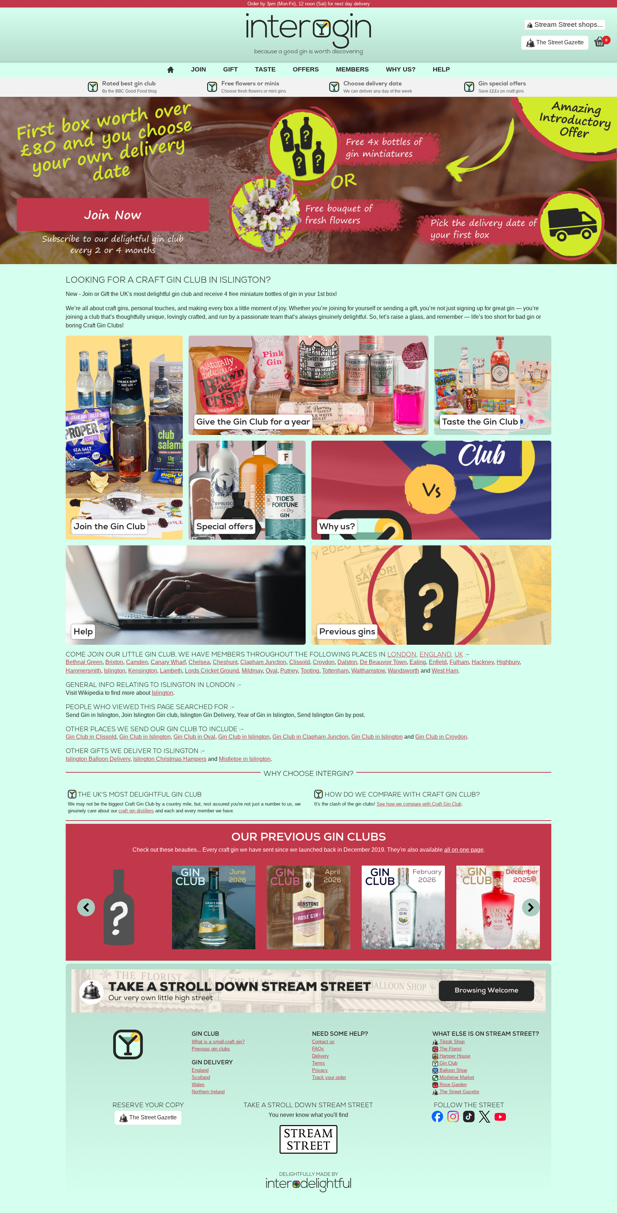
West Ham (445, 671)
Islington (114, 671)
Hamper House (454, 1056)
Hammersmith (83, 671)
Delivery (320, 1056)
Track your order (329, 1077)
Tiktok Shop (451, 1041)
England (435, 654)
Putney (289, 671)
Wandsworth (403, 671)
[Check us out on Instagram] (453, 1116)
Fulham (459, 662)
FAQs (318, 1048)
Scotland (201, 1077)
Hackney (483, 662)
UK (459, 654)
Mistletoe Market (456, 1077)
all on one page (463, 850)
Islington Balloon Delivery (98, 759)
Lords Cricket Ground (212, 671)
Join (198, 69)
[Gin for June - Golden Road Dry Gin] (214, 907)
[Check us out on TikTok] (469, 1116)
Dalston (347, 662)
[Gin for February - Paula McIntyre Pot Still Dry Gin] (403, 907)
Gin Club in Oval (194, 737)
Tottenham (335, 671)
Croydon (324, 662)
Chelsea (199, 662)
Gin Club (447, 1063)
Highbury (508, 662)
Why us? (401, 69)
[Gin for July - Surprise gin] (119, 907)
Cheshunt (225, 662)
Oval (271, 671)
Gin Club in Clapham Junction (310, 737)
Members (352, 69)
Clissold (299, 662)
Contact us (323, 1041)
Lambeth (171, 671)
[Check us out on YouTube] (500, 1116)
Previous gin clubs (211, 1048)
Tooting (310, 671)
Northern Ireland (208, 1091)
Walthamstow (368, 671)
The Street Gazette (559, 42)
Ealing (418, 662)
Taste (265, 69)
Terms (318, 1063)
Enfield (438, 662)
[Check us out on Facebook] (437, 1116)
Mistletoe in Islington (245, 759)
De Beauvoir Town (383, 662)
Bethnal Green (84, 662)
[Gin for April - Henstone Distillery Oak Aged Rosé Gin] (308, 907)
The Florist (450, 1048)
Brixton (114, 662)
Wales (198, 1084)
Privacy (320, 1070)
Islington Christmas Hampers (169, 759)
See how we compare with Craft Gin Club (419, 804)
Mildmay (252, 671)
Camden (137, 662)
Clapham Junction (263, 662)
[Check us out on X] (484, 1117)
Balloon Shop (452, 1070)
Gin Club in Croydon (441, 737)
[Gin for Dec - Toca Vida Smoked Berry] (498, 907)
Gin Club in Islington (145, 737)
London (401, 654)
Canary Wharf (168, 662)
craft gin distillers (136, 810)
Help (441, 69)
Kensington (142, 671)
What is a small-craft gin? (218, 1041)
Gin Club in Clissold (91, 737)
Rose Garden (452, 1084)
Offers (306, 69)
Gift (230, 69)
